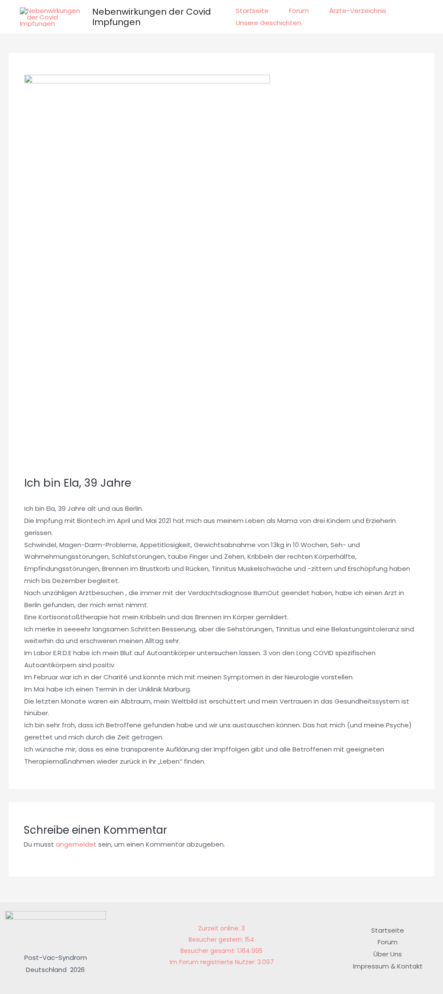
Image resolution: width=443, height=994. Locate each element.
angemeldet (76, 844)
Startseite (252, 10)
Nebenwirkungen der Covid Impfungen (151, 17)
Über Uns (387, 954)
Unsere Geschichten (268, 22)
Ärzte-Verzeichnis (357, 10)
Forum (299, 10)
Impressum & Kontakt (388, 966)
